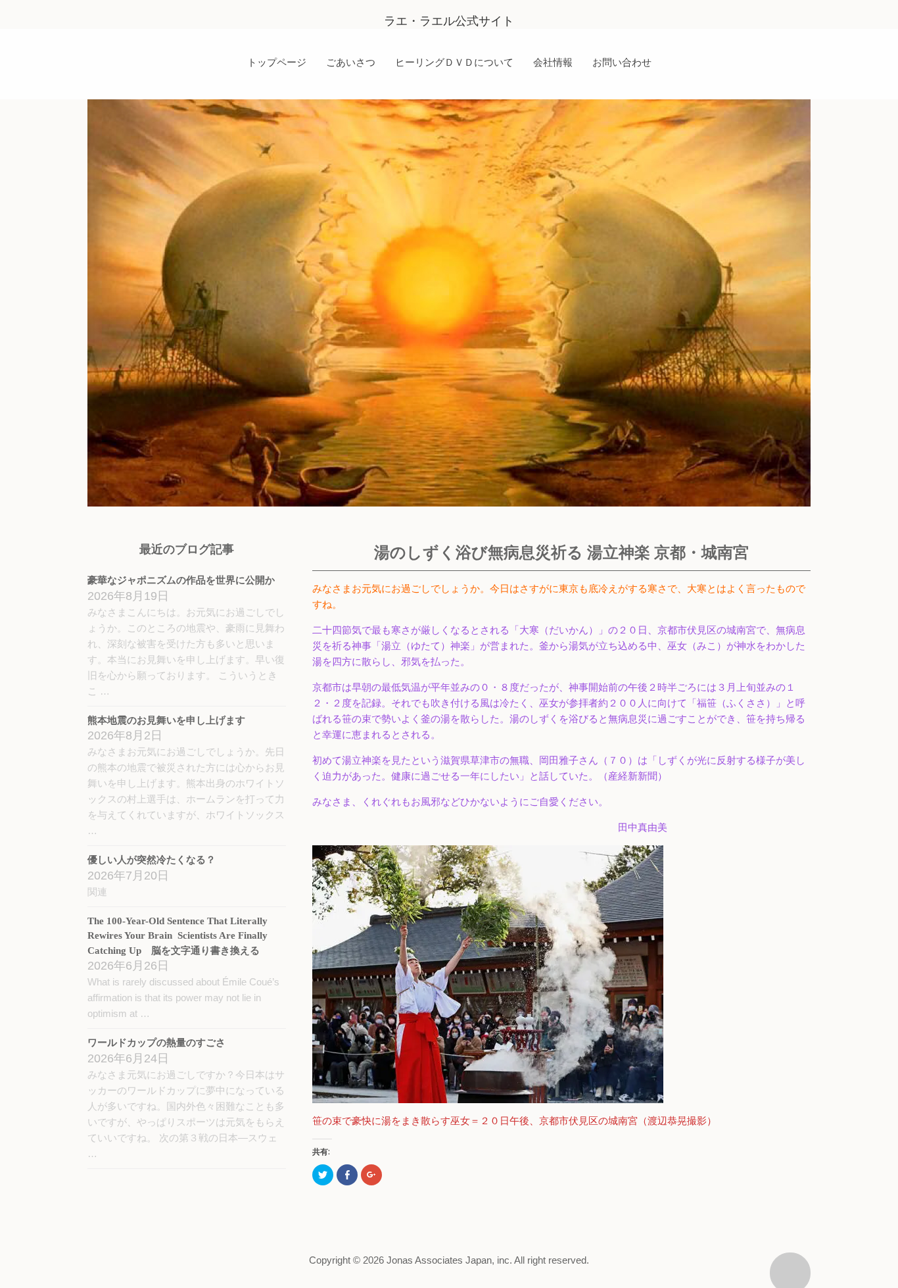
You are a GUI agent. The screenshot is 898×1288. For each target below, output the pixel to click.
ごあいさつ (350, 61)
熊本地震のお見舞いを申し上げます (166, 720)
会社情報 (553, 61)
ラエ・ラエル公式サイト (449, 21)
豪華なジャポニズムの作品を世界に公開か (181, 580)
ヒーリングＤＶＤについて (454, 61)
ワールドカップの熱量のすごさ (156, 1042)
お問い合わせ (621, 61)
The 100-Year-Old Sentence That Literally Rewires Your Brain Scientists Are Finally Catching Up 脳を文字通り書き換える (177, 936)
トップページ (276, 61)
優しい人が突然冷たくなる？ (151, 860)
